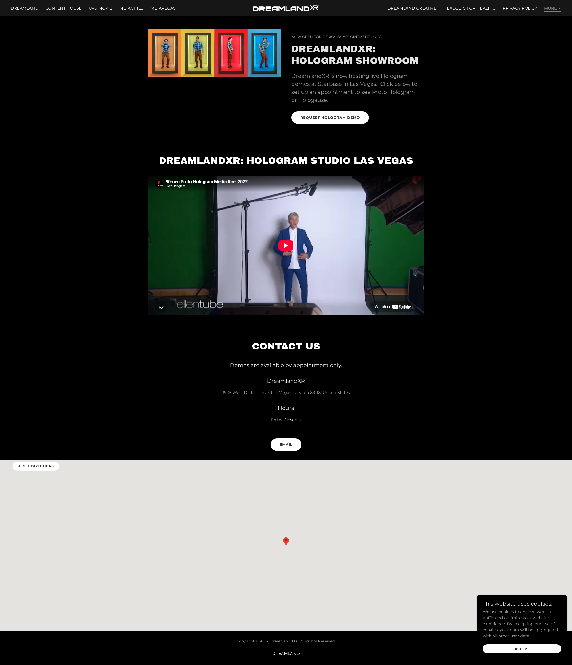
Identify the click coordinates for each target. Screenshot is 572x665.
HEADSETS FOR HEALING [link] (470, 8)
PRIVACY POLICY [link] (520, 8)
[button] (552, 9)
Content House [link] (64, 8)
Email (286, 444)
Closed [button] (290, 419)
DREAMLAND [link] (24, 8)
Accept (522, 649)
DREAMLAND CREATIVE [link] (411, 8)
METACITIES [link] (131, 8)
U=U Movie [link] (100, 8)
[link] (286, 7)
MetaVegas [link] (163, 8)
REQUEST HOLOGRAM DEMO (330, 118)
